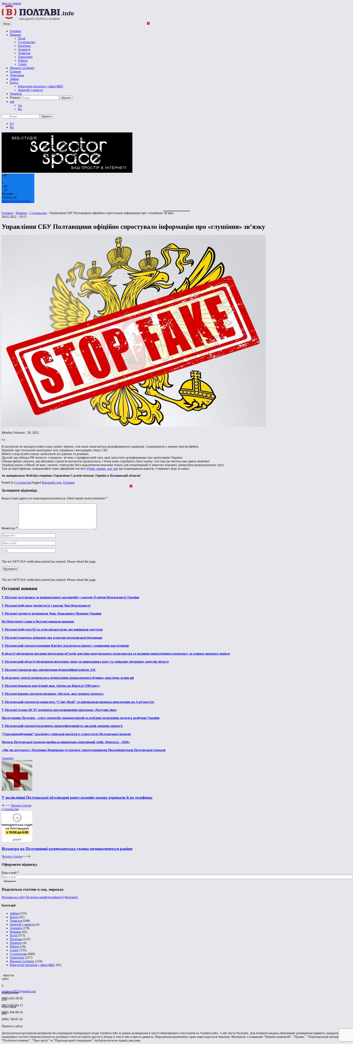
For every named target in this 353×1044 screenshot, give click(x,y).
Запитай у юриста (30, 90)
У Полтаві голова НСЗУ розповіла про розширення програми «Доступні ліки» (59, 710)
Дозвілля (24, 53)
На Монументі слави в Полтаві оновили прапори (38, 621)
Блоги (14, 82)
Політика (24, 45)
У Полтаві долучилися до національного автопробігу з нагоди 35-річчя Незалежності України (70, 597)
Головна (15, 31)
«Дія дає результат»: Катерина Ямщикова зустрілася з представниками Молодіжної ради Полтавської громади (83, 750)
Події (21, 38)
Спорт (22, 64)
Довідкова (17, 75)
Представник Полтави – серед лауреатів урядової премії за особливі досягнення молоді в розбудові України (80, 718)
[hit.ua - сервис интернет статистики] (2, 974)
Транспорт (25, 57)
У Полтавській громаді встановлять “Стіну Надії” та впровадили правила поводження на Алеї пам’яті (78, 702)
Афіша (14, 79)
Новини (15, 34)
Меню (6, 23)
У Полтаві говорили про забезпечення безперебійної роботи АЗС (49, 670)
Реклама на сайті (13, 897)
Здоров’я (24, 49)
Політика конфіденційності (45, 897)
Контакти (71, 897)
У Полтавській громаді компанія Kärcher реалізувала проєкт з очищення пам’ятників (65, 645)
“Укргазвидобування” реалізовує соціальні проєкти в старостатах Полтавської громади (66, 734)
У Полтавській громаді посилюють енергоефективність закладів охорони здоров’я (62, 726)
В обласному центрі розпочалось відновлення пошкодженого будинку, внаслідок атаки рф (68, 677)
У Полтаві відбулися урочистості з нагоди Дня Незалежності (46, 605)
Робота (23, 60)
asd (12, 101)
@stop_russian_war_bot (102, 468)
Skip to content (11, 3)
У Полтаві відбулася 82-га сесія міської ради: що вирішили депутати (52, 629)
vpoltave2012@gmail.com (19, 991)
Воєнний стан (51, 482)
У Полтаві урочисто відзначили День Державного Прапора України (51, 613)
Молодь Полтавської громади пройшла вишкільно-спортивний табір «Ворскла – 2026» (66, 742)
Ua (20, 105)
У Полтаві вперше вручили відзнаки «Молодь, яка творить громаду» (53, 693)
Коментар (10, 528)
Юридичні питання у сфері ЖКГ (40, 86)
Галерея (15, 71)
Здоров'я (7, 758)
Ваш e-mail (10, 872)
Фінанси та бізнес (22, 68)
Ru (20, 109)
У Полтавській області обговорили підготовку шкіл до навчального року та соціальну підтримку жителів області (85, 661)
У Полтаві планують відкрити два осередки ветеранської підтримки (52, 637)
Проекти (16, 93)
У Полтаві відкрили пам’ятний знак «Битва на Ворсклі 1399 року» (51, 685)
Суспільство (26, 42)
